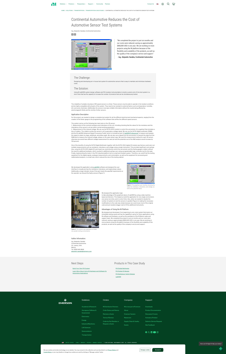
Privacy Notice (112, 350)
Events (126, 325)
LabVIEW (97, 167)
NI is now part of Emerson (132, 307)
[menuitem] (63, 4)
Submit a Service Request (153, 321)
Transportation (86, 335)
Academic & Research (89, 307)
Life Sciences (86, 327)
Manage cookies (97, 342)
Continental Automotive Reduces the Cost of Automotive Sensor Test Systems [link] (129, 10)
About (126, 310)
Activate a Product (151, 318)
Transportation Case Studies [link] (95, 10)
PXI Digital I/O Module (122, 271)
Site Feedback (150, 325)
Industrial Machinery (88, 324)
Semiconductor (87, 331)
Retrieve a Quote (108, 314)
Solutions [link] (69, 10)
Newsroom (127, 318)
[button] (91, 54)
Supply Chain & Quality (131, 321)
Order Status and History (111, 310)
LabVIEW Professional (131, 133)
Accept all (158, 350)
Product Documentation (153, 310)
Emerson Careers (129, 314)
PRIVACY (89, 342)
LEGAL (77, 342)
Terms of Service (108, 318)
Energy (84, 320)
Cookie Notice (48, 352)
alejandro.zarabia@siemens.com (81, 251)
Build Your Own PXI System (81, 268)
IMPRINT (83, 342)
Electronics (85, 316)
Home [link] (63, 10)
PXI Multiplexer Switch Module (125, 274)
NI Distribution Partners (110, 307)
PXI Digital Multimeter (122, 268)
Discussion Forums (151, 314)
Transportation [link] (79, 10)
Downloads (149, 307)
